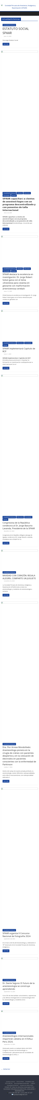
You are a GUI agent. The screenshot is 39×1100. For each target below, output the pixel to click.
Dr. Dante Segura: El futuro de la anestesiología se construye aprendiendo (19, 986)
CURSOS (33, 1083)
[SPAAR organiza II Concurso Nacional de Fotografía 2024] (19, 789)
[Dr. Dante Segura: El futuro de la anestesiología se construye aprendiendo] (19, 958)
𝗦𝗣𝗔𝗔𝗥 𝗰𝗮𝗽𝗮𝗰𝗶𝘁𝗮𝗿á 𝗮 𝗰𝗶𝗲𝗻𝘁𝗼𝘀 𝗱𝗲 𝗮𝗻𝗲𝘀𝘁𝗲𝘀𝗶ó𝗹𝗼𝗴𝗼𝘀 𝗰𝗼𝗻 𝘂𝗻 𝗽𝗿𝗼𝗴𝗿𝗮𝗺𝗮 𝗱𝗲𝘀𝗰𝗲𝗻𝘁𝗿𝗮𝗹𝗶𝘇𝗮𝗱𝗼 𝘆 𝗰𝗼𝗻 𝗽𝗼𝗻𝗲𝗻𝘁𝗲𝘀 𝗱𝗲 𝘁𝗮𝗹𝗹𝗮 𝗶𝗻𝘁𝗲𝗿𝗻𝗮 (19, 204)
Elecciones (27, 193)
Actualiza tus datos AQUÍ (26, 1085)
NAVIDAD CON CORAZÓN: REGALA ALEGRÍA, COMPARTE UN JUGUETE (19, 577)
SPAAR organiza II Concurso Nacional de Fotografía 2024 (16, 935)
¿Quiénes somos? (10, 1081)
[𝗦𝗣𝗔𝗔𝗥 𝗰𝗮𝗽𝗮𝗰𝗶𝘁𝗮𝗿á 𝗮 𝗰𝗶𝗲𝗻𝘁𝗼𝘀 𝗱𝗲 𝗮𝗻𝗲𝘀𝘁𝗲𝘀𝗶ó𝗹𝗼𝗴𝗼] (19, 52)
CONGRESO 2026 (29, 1081)
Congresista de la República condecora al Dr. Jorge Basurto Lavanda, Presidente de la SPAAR (19, 525)
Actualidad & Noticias (9, 25)
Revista (14, 195)
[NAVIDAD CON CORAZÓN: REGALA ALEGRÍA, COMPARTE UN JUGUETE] (19, 551)
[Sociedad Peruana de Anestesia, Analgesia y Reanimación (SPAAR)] (19, 5)
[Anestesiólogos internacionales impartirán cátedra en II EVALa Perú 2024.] (19, 1011)
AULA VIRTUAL (9, 1083)
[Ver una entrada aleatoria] (36, 13)
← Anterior (5, 1069)
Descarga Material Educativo (21, 1083)
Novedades (7, 195)
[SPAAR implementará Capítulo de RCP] (19, 311)
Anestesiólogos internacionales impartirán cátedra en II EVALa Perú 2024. (18, 1038)
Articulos (19, 193)
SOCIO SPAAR (20, 1081)
